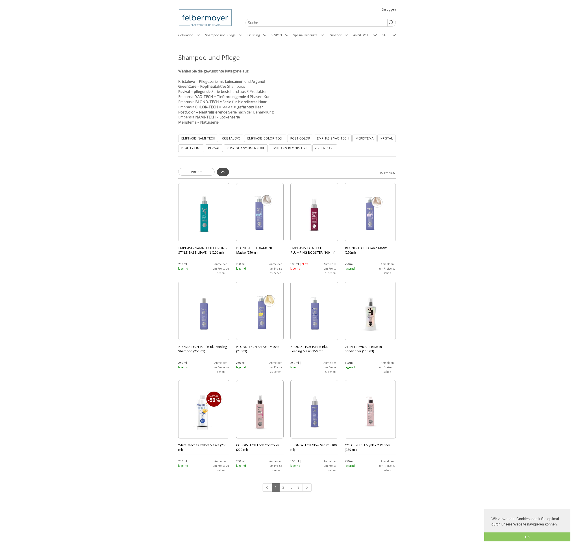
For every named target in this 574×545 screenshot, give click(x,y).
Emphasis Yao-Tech (333, 138)
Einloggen (389, 9)
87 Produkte (388, 173)
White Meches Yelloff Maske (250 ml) (202, 446)
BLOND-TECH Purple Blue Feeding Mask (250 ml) (309, 347)
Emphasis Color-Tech (265, 138)
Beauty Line (191, 148)
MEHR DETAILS (204, 212)
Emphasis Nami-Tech (198, 138)
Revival (214, 148)
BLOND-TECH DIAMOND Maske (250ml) (254, 249)
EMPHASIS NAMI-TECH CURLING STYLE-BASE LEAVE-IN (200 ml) (202, 249)
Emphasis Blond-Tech (290, 148)
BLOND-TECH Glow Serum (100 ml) (313, 446)
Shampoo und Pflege (220, 35)
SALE (385, 35)
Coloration (186, 35)
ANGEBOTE (361, 35)
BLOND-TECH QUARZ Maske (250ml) (366, 249)
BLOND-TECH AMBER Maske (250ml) (257, 347)
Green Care (324, 148)
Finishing (253, 35)
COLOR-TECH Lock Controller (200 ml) (257, 446)
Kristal (386, 138)
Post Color (300, 138)
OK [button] (527, 537)
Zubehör (335, 35)
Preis (195, 172)
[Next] (307, 487)
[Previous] (267, 487)
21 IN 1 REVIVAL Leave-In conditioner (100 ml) (363, 347)
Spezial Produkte (305, 35)
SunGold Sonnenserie (246, 148)
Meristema (364, 138)
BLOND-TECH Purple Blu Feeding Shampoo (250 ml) (202, 347)
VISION (277, 35)
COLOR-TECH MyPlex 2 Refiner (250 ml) (367, 446)
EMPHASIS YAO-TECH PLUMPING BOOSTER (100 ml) (312, 249)
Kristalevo (231, 138)
